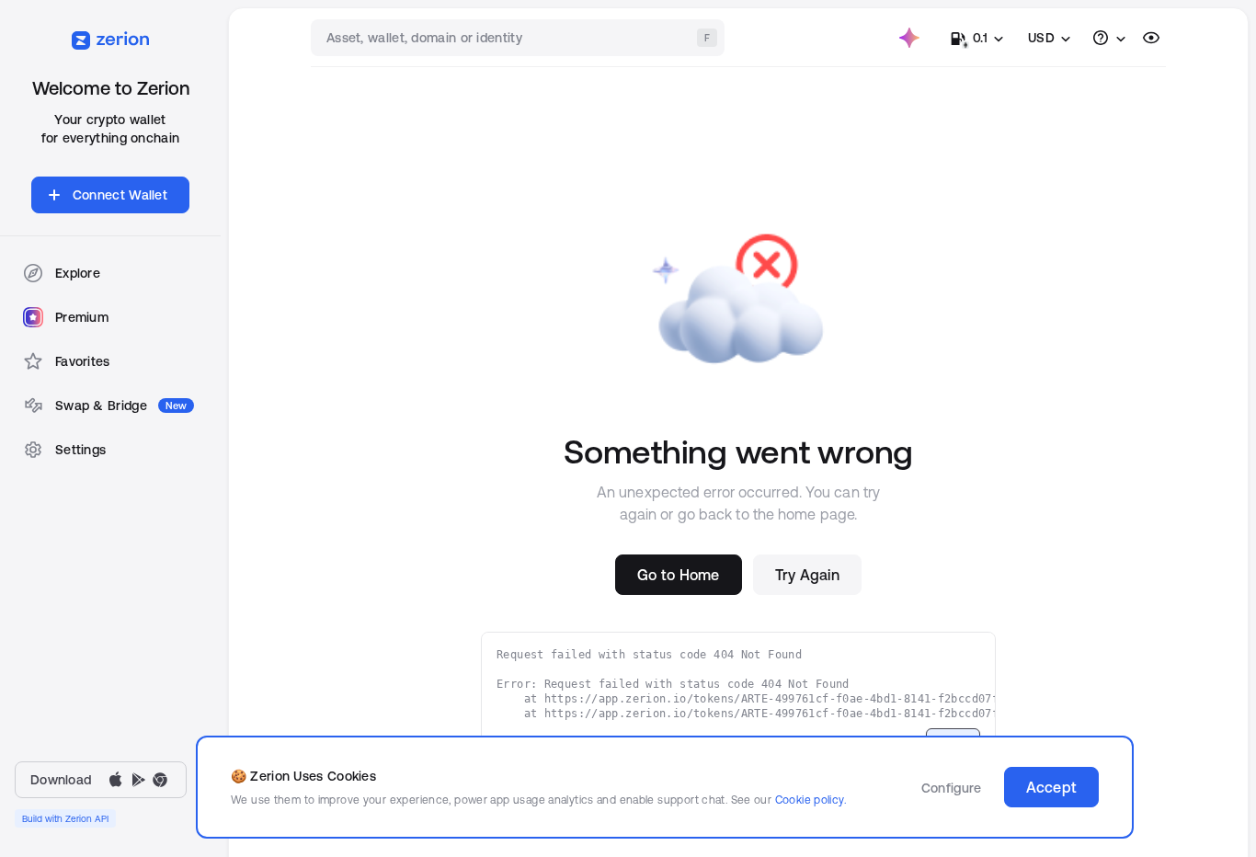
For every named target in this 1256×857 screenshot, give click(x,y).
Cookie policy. (810, 800)
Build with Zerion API (65, 818)
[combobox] (519, 38)
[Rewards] (909, 37)
